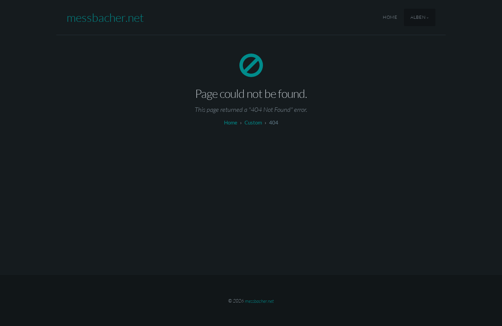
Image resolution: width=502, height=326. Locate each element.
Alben (418, 17)
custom (253, 122)
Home (390, 17)
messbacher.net (105, 17)
